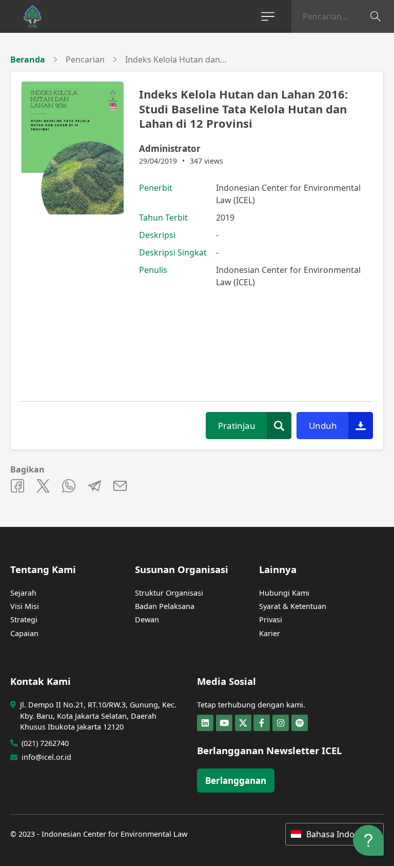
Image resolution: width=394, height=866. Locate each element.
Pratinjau (236, 425)
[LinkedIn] (205, 723)
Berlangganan (235, 780)
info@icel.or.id (46, 757)
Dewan (147, 619)
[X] (243, 723)
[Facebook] (261, 723)
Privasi (270, 619)
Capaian (24, 633)
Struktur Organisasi (169, 593)
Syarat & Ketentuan (292, 606)
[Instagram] (280, 723)
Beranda (27, 59)
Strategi (23, 619)
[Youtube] (224, 723)
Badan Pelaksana (164, 606)
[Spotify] (299, 723)
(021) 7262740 (45, 743)
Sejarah (23, 593)
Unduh (323, 425)
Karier (269, 633)
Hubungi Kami (284, 593)
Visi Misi (24, 606)
